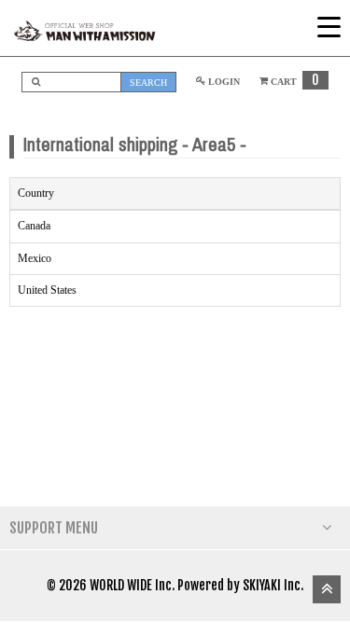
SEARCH (148, 82)
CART (293, 81)
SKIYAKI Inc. (273, 585)
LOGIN (222, 81)
